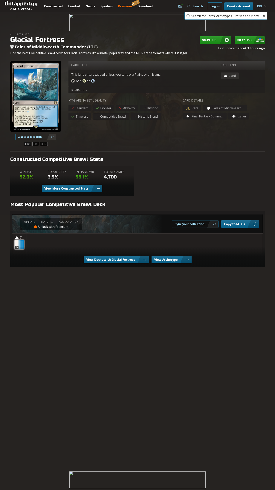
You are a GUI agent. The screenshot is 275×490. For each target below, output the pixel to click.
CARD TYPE (229, 65)
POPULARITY (57, 172)
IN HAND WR (85, 172)
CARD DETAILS (193, 100)
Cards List (22, 34)
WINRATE (26, 172)
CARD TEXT (79, 65)
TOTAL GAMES (114, 172)
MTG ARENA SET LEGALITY (87, 100)
